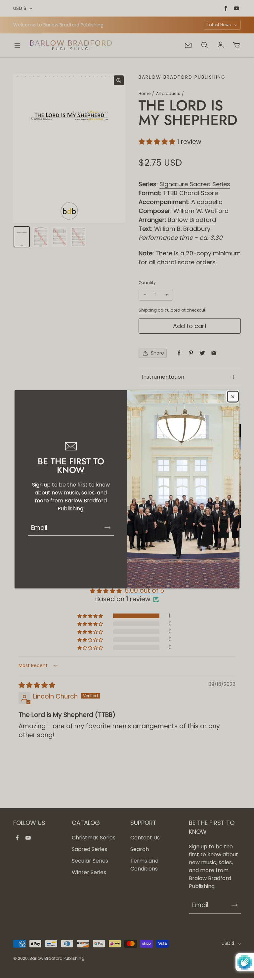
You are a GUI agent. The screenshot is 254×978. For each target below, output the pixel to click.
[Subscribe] (107, 527)
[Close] (233, 397)
